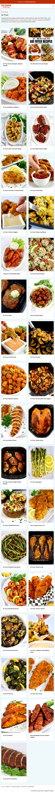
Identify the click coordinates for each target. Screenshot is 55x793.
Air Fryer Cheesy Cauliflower (38, 232)
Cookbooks (7, 786)
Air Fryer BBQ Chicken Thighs (38, 148)
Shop (3, 786)
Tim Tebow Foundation (15, 786)
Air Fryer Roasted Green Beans (11, 567)
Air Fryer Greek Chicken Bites (38, 107)
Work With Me (31, 786)
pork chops (18, 21)
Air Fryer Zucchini (35, 357)
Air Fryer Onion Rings (36, 190)
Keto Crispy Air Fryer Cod (37, 525)
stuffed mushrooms (32, 20)
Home (2, 11)
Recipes (6, 11)
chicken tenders (23, 20)
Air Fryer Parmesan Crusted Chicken (13, 190)
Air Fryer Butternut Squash (10, 398)
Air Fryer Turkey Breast (36, 440)
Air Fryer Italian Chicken (9, 440)
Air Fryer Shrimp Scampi (37, 273)
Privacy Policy (24, 786)
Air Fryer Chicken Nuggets (10, 232)
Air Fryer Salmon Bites (36, 315)
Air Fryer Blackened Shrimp (10, 608)
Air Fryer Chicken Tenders (37, 608)
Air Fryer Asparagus (36, 482)
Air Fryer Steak (7, 315)
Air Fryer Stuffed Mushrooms (11, 525)
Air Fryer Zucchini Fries (9, 357)
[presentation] (13, 44)
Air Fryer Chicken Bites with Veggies (40, 398)
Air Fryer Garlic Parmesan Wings (12, 148)
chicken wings (41, 20)
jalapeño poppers (14, 20)
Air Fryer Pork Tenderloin (10, 779)
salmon (11, 21)
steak (7, 21)
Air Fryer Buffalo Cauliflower (11, 107)
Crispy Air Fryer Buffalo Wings (11, 273)
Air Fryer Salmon (8, 735)
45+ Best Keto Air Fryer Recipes (39, 63)
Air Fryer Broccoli (8, 693)
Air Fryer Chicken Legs (36, 567)
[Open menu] (53, 6)
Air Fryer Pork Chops (36, 693)
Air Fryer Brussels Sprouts (10, 650)
